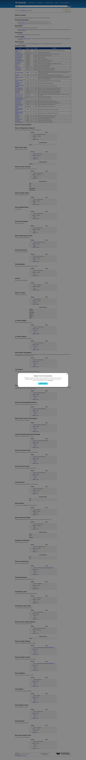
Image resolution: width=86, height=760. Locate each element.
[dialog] (43, 380)
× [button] (66, 374)
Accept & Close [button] (43, 383)
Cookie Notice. (50, 380)
